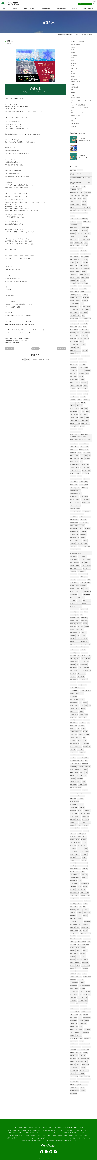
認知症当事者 (80, 626)
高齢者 (88, 813)
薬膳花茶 (72, 245)
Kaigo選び (82, 988)
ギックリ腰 (72, 283)
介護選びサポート (79, 629)
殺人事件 (72, 947)
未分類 (72, 66)
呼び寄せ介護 (84, 620)
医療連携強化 (80, 980)
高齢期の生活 (79, 959)
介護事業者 (72, 825)
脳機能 (85, 769)
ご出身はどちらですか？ (75, 1047)
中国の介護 (80, 1079)
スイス (77, 254)
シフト (81, 455)
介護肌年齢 (83, 1012)
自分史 (76, 813)
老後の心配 (72, 315)
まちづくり (74, 110)
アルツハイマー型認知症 (75, 511)
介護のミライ (73, 580)
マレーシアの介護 (74, 1076)
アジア (82, 565)
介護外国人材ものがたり (75, 790)
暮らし (86, 577)
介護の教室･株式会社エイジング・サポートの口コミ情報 (80, 173)
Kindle (76, 289)
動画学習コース (87, 1038)
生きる (86, 283)
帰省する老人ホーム (84, 883)
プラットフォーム (74, 807)
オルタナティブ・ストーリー (84, 936)
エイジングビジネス (74, 1006)
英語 (76, 734)
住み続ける (72, 615)
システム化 (85, 414)
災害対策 (84, 842)
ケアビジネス (84, 335)
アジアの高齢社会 (80, 1073)
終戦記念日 (85, 886)
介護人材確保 (82, 1044)
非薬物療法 (82, 982)
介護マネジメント (86, 822)
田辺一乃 (76, 907)
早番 (90, 455)
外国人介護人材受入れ (84, 523)
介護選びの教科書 (84, 496)
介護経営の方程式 (74, 1041)
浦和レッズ (72, 658)
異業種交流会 (73, 936)
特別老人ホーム (78, 746)
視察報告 (73, 53)
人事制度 (73, 92)
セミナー (72, 201)
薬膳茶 (86, 242)
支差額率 (85, 746)
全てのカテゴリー (75, 45)
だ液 (85, 740)
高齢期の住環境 (85, 816)
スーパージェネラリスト (75, 432)
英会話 (88, 239)
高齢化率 (72, 565)
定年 (78, 612)
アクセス (79, 189)
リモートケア (84, 854)
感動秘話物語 (73, 799)
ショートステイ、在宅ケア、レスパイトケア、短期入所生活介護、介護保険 (80, 552)
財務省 (86, 714)
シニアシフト (76, 335)
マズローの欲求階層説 (75, 1012)
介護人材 (85, 394)
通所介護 (81, 714)
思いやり (72, 591)
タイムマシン (88, 562)
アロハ (71, 1032)
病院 (87, 195)
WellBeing (72, 1003)
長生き (81, 705)
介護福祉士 (72, 778)
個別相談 (79, 198)
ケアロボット (84, 488)
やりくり (72, 933)
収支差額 (72, 385)
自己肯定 (84, 942)
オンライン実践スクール (81, 775)
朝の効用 (76, 414)
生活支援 (78, 295)
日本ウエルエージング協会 (78, 113)
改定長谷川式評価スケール (75, 493)
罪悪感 (80, 1026)
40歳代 (83, 781)
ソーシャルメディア (74, 801)
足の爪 (71, 962)
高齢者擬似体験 (83, 609)
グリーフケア (73, 600)
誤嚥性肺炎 (78, 473)
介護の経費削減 (75, 124)
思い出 (71, 813)
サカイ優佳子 (80, 848)
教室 (75, 170)
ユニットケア (73, 388)
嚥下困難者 (79, 1035)
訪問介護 (72, 300)
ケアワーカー (83, 531)
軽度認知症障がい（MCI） (85, 517)
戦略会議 (72, 839)
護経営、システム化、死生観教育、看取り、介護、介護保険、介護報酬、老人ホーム (80, 435)
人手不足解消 (73, 391)
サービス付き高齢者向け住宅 (76, 901)
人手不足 (79, 394)
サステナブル (73, 848)
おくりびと (72, 403)
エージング (82, 635)
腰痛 (78, 280)
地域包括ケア (73, 845)
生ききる (85, 702)
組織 (77, 417)
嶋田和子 (83, 728)
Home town (85, 831)
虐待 (89, 895)
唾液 (90, 746)
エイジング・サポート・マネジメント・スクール (80, 603)
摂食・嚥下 (79, 950)
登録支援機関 (84, 618)
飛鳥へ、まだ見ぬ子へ (75, 356)
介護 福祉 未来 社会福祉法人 (77, 699)
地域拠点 (72, 549)
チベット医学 (80, 749)
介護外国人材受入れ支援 (75, 781)
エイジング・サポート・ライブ (80, 259)
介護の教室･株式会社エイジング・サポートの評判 (80, 178)
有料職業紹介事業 (74, 523)
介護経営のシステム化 (75, 423)
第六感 (71, 769)
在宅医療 (73, 74)
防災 (84, 907)
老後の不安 (76, 312)
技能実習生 (86, 265)
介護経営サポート (74, 274)
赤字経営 (72, 872)
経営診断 (81, 482)
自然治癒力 (76, 242)
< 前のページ (9, 349)
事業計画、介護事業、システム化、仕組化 (79, 420)
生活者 (85, 289)
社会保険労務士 (86, 924)
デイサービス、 (73, 574)
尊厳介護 (82, 1088)
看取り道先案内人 (74, 723)
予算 (86, 848)
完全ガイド (80, 388)
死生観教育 (72, 353)
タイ (83, 819)
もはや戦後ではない (74, 691)
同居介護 (78, 620)
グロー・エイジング (74, 531)
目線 (79, 597)
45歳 (81, 612)
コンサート (83, 860)
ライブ (72, 95)
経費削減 (81, 1076)
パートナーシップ (81, 673)
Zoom (71, 242)
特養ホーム (72, 950)
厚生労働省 (72, 233)
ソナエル (85, 930)
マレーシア (72, 1073)
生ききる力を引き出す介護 (85, 318)
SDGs (85, 845)
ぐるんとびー (78, 297)
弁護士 (82, 658)
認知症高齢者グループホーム (84, 1058)
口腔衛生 (87, 647)
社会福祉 (72, 271)
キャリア (86, 543)
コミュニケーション (86, 1047)
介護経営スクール (75, 82)
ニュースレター (79, 236)
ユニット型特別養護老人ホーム (82, 641)
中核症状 (78, 499)
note (71, 994)
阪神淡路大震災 (87, 912)
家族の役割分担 (85, 1064)
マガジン (76, 994)
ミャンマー (81, 755)
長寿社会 (78, 819)
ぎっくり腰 (82, 280)
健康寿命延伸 (74, 79)
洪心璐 (85, 784)
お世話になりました (74, 408)
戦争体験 (79, 886)
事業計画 (85, 540)
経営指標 (88, 356)
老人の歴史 (80, 338)
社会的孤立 (85, 1015)
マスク (84, 222)
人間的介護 (79, 904)
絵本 (71, 257)
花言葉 (71, 289)
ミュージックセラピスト (82, 866)
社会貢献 (87, 450)
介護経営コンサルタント (85, 292)
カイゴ (87, 819)
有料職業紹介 (83, 534)
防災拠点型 (80, 845)
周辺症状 (84, 502)
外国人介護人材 (79, 268)
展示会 (80, 880)
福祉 (78, 615)
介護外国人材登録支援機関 (75, 787)
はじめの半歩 (73, 1079)
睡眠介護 (72, 1055)
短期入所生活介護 (83, 230)
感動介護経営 (78, 1053)
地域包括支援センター (79, 688)
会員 (84, 306)
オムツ (88, 467)
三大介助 (72, 467)
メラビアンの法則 (74, 991)
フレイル (79, 476)
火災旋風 (79, 915)
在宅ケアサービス (77, 568)
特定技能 (72, 268)
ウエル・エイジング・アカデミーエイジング (79, 851)
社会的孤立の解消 (87, 1017)
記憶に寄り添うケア (81, 889)
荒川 (71, 414)
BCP (76, 822)
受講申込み (80, 682)
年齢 (71, 1017)
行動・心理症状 (77, 502)
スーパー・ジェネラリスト (75, 540)
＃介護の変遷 (83, 933)
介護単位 (72, 977)
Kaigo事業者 (84, 877)
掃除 (71, 953)
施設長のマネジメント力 (75, 350)
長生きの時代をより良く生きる (76, 804)
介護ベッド (72, 488)
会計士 (76, 930)
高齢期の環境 (73, 682)
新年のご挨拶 (85, 764)
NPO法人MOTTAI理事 (74, 761)
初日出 (87, 411)
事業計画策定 (82, 752)
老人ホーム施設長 (74, 330)
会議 (71, 482)
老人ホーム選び (83, 312)
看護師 (71, 292)
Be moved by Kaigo (74, 793)
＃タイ (77, 933)
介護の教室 (72, 347)
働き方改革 (72, 857)
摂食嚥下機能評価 (79, 647)
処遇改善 (72, 585)
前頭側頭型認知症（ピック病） (76, 514)
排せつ (77, 467)
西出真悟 (82, 892)
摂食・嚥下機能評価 (74, 743)
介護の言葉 (88, 565)
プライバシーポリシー (75, 195)
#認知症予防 (34, 360)
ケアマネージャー (87, 568)
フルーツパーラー (74, 365)
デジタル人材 (73, 980)
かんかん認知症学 (74, 982)
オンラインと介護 (81, 1050)
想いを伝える (73, 740)
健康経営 (77, 772)
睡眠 (77, 1055)
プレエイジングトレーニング (76, 921)
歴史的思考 (81, 1020)
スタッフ (83, 186)
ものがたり (72, 262)
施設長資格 (72, 332)
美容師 (80, 289)
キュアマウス (73, 749)
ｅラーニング (73, 676)
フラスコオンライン (74, 883)
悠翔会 (88, 965)
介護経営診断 (76, 257)
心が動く (85, 1053)
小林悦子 (77, 705)
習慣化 (79, 974)
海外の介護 (74, 63)
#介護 (47, 360)
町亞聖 (87, 892)
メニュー (78, 186)
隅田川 (85, 574)
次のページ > (61, 349)
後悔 (71, 597)
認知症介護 (72, 1064)
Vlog (80, 414)
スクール (72, 207)
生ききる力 (82, 397)
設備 (71, 670)
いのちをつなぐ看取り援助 (75, 479)
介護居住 (72, 629)
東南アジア (72, 965)
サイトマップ (74, 1140)
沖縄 (78, 728)
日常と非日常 (79, 405)
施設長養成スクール (76, 116)
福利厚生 (72, 775)
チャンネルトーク (74, 230)
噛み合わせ (87, 274)
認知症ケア (88, 309)
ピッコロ (89, 286)
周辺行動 (72, 499)
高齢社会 (81, 1041)
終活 (78, 664)
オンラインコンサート (75, 860)
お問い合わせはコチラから (84, 4)
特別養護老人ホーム (74, 306)
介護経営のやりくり (85, 927)
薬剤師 (80, 813)
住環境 (71, 447)
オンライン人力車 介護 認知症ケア (78, 219)
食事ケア (72, 473)
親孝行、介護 (84, 245)
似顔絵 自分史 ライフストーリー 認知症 (79, 227)
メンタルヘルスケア (85, 423)
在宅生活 (72, 216)
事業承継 (78, 277)
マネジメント (73, 728)
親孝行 (71, 239)
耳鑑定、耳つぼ (80, 210)
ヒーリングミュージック (82, 863)
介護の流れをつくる (74, 1088)
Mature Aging (73, 918)
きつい (77, 397)
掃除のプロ (76, 953)
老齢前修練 (72, 664)
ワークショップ (73, 1000)
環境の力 (80, 667)
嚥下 (83, 473)
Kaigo (80, 685)
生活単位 (84, 974)
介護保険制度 (79, 233)
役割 (80, 1015)
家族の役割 (82, 379)
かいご (75, 373)
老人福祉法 (88, 691)
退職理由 (72, 588)
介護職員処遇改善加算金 (81, 585)
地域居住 (84, 271)
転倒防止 (81, 450)
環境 (81, 615)
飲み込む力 (85, 950)
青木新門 (78, 353)
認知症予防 (85, 262)
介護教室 (81, 274)
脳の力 (71, 705)
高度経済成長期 (73, 696)
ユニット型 (72, 653)
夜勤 (86, 455)
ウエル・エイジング (78, 644)
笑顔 (71, 505)
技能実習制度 (87, 268)
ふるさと (72, 831)
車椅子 (86, 485)
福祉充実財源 (73, 453)
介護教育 (79, 222)
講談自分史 (85, 904)
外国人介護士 (78, 737)
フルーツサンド (83, 362)
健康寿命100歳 (73, 321)
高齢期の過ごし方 (78, 769)
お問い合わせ (88, 192)
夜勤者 (71, 772)
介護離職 (72, 397)
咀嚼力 (89, 470)
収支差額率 (76, 562)
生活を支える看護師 (74, 1090)
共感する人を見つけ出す (75, 877)
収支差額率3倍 (83, 723)
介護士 (81, 772)
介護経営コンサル (82, 717)
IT (83, 479)
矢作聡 (85, 612)
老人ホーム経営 (73, 359)
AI (87, 828)
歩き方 (75, 1017)
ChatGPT (79, 834)
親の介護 (72, 620)
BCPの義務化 (79, 825)
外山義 (71, 816)
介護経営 (73, 84)
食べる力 (77, 650)
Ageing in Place (86, 594)
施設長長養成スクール (75, 632)
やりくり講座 (73, 997)
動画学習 (72, 1026)
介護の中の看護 (73, 1093)
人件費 (81, 562)
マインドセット (73, 429)
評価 (71, 335)
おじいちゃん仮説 (74, 1015)
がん (84, 286)
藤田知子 (87, 626)
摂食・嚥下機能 (73, 667)
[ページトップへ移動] (48, 1121)
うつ (78, 426)
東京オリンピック (79, 693)
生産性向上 (83, 1067)
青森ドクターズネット (79, 525)
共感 (71, 312)
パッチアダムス (73, 370)
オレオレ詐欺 (86, 297)
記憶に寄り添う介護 (74, 892)
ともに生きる (73, 758)
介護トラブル (82, 1070)
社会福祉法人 (84, 382)
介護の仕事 (72, 819)
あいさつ (87, 588)
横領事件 (77, 988)
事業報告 (89, 559)
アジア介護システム (84, 1082)
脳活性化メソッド (81, 656)
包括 (80, 994)
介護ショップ (84, 874)
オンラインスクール (74, 303)
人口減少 (83, 828)
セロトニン (81, 370)
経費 (76, 726)
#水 (23, 360)
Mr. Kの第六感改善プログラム (84, 766)
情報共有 (76, 482)
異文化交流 (87, 458)
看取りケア (86, 444)
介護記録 (87, 479)
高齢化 (78, 965)
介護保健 (80, 429)
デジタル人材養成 (87, 977)
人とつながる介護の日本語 (75, 731)
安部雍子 (79, 600)
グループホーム (73, 685)
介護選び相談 (73, 626)
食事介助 (84, 470)
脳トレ (78, 658)
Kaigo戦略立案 (80, 778)
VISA (76, 265)
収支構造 (80, 359)
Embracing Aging (86, 939)
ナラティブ (79, 262)
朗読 (82, 257)
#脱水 (27, 360)
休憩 (71, 259)
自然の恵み (78, 271)
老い (71, 394)
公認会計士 (72, 927)
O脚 (76, 450)
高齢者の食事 (82, 365)
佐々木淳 (83, 965)
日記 (72, 71)
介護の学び (76, 458)
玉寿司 (87, 277)
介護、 (77, 455)
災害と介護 (72, 909)
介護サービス (79, 543)
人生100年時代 (87, 644)
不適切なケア (83, 895)
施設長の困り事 (73, 880)
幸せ (86, 1000)
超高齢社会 (72, 612)
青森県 (71, 525)
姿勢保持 (72, 708)
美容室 (80, 286)
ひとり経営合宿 (84, 324)
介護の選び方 (83, 251)
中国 (88, 1070)
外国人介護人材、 (74, 559)
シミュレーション (87, 994)
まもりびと (88, 658)
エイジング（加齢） (76, 98)
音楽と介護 (72, 863)
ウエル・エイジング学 (84, 661)
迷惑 (77, 1026)
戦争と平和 (72, 889)
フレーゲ (72, 254)
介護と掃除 (82, 953)
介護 (72, 90)
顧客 (86, 705)
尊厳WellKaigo (73, 1085)
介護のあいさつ (87, 591)
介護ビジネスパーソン (75, 874)
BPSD (81, 461)
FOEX (80, 924)
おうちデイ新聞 (73, 1020)
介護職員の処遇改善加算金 (84, 985)
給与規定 (82, 426)
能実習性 (85, 685)
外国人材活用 (87, 528)
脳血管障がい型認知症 (75, 508)
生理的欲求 (72, 956)
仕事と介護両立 (81, 676)
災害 (80, 907)
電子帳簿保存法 (87, 921)
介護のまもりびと (74, 679)
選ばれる (76, 341)
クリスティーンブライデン (82, 971)
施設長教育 (86, 825)
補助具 (71, 485)
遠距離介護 (79, 623)
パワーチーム (73, 673)
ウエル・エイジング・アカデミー (79, 108)
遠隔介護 (85, 623)
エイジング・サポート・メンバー (77, 309)
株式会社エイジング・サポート (76, 192)
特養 (71, 644)
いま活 (88, 1044)
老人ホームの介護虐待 (80, 947)
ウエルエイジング (83, 1003)
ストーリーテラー (87, 600)
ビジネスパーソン (74, 711)
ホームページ (73, 222)
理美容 (75, 286)
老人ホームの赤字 (74, 362)
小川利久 (77, 461)
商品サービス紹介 (75, 76)
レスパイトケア (87, 233)
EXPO (75, 597)
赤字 (76, 717)
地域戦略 (78, 839)
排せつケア (82, 467)
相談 (80, 702)
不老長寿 (87, 257)
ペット (80, 1017)
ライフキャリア (73, 556)
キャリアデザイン (82, 556)
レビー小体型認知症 (86, 511)
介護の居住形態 (73, 784)
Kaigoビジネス (86, 720)
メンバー (89, 306)
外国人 (71, 265)
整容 (71, 286)
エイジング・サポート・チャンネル (77, 344)
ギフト (76, 239)
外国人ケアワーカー (74, 534)
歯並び (81, 254)
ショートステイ (79, 213)
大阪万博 (86, 959)
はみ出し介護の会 (74, 318)
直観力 (78, 403)
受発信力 (89, 453)
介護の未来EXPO (73, 528)
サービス (72, 186)
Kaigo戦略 (83, 708)
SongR (84, 834)
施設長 (84, 327)
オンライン (78, 201)
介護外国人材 (74, 87)
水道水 (71, 734)
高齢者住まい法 (87, 901)
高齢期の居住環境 (82, 1023)
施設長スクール (80, 332)
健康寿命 (72, 277)
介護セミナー (73, 400)
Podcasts (78, 968)
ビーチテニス (88, 210)
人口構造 (78, 565)
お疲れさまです (79, 591)
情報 (84, 453)
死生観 (83, 597)
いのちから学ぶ (77, 505)
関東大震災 (79, 912)
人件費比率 (84, 869)
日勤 (71, 458)
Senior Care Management (84, 734)
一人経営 (77, 324)
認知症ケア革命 (87, 682)
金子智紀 (87, 758)
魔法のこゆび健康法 (84, 447)
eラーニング (82, 807)
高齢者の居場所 (73, 367)
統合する (76, 444)
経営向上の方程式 (74, 1044)
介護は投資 (72, 968)
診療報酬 (86, 367)
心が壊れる (72, 426)
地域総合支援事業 (74, 714)
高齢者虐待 (72, 971)
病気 (86, 482)
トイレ (71, 470)
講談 (71, 907)
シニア (81, 303)
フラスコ (81, 528)
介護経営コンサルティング (82, 638)
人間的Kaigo (86, 909)
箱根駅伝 (72, 1009)
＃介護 (89, 933)
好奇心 (77, 1009)
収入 (88, 723)
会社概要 (72, 204)
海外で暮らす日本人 (74, 520)
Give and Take (79, 385)
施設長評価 (87, 332)
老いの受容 (80, 918)
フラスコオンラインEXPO (75, 842)
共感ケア (77, 292)
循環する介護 (83, 520)
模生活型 (72, 641)
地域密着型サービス (74, 496)
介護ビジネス (74, 121)
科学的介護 (72, 904)
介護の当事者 (81, 373)
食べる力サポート (83, 679)
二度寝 (80, 1055)
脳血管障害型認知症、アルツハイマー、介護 (79, 464)
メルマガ (86, 236)
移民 (86, 761)
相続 (80, 930)
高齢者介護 (78, 300)
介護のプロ (83, 632)
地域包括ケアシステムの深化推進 (82, 1032)
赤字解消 (86, 388)
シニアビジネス (81, 391)
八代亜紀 (84, 857)
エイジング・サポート (84, 330)
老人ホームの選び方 (74, 895)
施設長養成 (82, 537)
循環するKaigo (85, 962)
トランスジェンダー (85, 499)
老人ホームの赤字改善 (75, 382)
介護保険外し (78, 720)
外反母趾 (72, 450)
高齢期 (80, 594)
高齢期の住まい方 (74, 661)
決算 (71, 562)
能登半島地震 (88, 1009)
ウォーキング (82, 239)
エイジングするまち (74, 577)
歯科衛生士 (82, 650)
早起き (87, 373)
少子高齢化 (81, 1000)
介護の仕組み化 (87, 1079)
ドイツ (71, 764)
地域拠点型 (72, 543)
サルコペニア (73, 476)
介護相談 (84, 201)
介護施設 (80, 248)
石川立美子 (72, 635)
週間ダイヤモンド (82, 546)
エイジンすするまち (74, 583)
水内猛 (78, 653)
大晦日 (81, 408)
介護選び (73, 47)
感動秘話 (72, 822)
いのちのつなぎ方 (74, 379)
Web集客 (80, 784)
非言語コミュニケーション (85, 991)
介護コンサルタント (80, 872)
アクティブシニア (87, 810)
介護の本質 (81, 376)
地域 (89, 546)
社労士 (71, 930)
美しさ (71, 717)
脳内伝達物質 (88, 370)
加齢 (75, 394)
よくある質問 (73, 189)
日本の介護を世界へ (74, 1082)
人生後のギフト (73, 248)
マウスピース (88, 254)
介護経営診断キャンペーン (75, 224)
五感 (78, 635)
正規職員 (80, 574)
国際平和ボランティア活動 (83, 945)
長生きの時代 (73, 810)
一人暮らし (84, 295)
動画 (71, 444)
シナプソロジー (84, 653)
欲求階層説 (72, 959)
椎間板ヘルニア (80, 283)
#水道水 (41, 360)
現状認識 (87, 1020)
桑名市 (71, 688)
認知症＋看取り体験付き (75, 869)
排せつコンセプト (77, 939)
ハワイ (71, 746)
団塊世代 (72, 693)
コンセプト (80, 170)
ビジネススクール (74, 702)
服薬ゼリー (72, 1035)
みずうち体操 (73, 656)
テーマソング (78, 831)
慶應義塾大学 (80, 758)
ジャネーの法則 (73, 411)
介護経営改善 (81, 726)
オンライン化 (85, 300)
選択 (71, 341)
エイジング (86, 338)
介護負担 (72, 236)
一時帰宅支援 (73, 886)
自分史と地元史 (75, 55)
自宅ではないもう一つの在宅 (76, 1029)
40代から (80, 400)
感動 (89, 502)
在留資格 (80, 265)
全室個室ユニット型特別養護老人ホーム (78, 1061)
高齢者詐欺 (72, 295)
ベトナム (78, 857)
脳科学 (72, 58)
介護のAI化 (73, 126)
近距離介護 (72, 623)
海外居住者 (86, 743)
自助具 (76, 485)
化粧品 (89, 1012)
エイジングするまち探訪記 (78, 105)
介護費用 (78, 315)
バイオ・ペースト (74, 752)
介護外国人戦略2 (73, 755)
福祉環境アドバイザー (75, 618)
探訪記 (81, 577)
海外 (81, 743)
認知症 (72, 50)
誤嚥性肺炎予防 (83, 664)
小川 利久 (72, 942)
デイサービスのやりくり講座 (76, 1038)
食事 (90, 705)
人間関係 (78, 588)
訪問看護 (72, 297)
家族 (71, 198)
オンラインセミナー (74, 251)
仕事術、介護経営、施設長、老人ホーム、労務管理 (80, 440)
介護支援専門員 (73, 985)
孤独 (77, 1003)
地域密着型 (78, 549)
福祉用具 (81, 485)
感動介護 (72, 1053)
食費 (84, 737)
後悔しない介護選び (74, 898)
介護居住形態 (73, 1050)
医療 (71, 568)
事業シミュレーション (82, 997)
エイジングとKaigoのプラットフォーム (78, 836)
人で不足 (78, 708)
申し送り (72, 455)
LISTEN (85, 1006)
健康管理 (72, 213)
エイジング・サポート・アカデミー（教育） (81, 101)
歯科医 (71, 650)
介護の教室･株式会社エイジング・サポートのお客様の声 (80, 183)
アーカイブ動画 (73, 1023)
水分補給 (72, 737)
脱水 (87, 731)
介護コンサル (73, 834)
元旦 (79, 411)
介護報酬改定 (77, 962)
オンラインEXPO (73, 924)
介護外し (81, 711)
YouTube (81, 341)
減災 (88, 1050)
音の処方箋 (72, 866)
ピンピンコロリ (87, 1029)
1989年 (71, 324)
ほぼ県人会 (83, 839)
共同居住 (85, 385)
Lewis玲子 (78, 942)
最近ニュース (74, 69)
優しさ (81, 1009)
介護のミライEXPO (81, 580)
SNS (82, 588)
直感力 (71, 327)
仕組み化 (81, 417)
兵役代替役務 (73, 945)
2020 (83, 411)
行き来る (77, 447)
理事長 (71, 988)
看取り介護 (84, 350)
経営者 (82, 277)
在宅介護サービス (74, 1070)
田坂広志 (83, 403)
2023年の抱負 (73, 766)
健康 (83, 315)
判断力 (80, 327)
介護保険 (87, 417)
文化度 (88, 580)
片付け (78, 956)
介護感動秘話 (80, 799)
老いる (87, 391)
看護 (75, 198)
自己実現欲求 (73, 974)
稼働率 (71, 726)
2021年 (87, 321)
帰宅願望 (78, 1064)
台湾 (71, 502)
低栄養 (87, 473)
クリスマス (72, 405)
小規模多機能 (73, 571)
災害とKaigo (72, 912)
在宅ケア (86, 213)
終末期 (82, 356)
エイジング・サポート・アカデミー (83, 207)
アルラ (82, 761)
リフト (78, 488)
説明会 (71, 854)
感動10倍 (72, 720)
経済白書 (82, 691)
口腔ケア (72, 647)
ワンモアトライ (73, 546)
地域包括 (85, 915)
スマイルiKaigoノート (74, 1067)
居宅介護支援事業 (81, 571)
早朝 (71, 376)
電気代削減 (87, 1076)
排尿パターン (77, 470)
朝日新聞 (79, 810)
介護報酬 (80, 367)
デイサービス (78, 977)
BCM (80, 822)
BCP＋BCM (73, 118)
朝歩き (75, 376)
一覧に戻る (35, 349)
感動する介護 (85, 790)
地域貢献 (79, 453)
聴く (81, 1006)
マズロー (83, 956)
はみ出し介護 (81, 321)
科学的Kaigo (79, 909)
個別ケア (78, 347)
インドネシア (82, 559)
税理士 (78, 927)
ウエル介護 (82, 1090)
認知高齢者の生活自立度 (75, 490)
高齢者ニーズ (77, 816)
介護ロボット (73, 1058)
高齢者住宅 (72, 280)
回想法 (89, 942)
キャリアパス (88, 583)
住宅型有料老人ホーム (85, 898)
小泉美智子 (80, 740)
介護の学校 (72, 210)
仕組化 (80, 444)
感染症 (89, 222)
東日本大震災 (73, 915)
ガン (82, 242)
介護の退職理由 (73, 594)
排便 (71, 939)
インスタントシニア (74, 609)
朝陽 (71, 373)
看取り (72, 61)
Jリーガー (89, 656)
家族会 (71, 461)
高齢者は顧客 (85, 968)
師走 (86, 408)
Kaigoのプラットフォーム (85, 793)
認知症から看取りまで (82, 1085)
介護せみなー (86, 400)
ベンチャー (72, 828)
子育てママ (77, 854)
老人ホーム (78, 204)
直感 (76, 327)
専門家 (81, 458)
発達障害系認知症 (74, 517)
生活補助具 (86, 667)
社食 (86, 772)
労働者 (78, 828)
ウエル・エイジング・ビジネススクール (82, 670)
